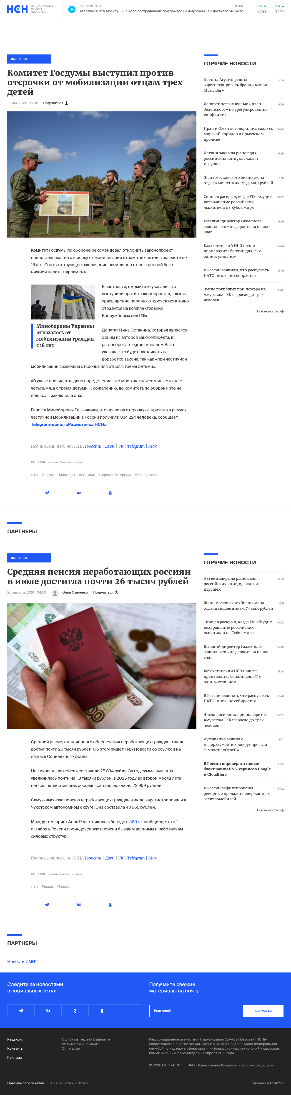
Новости (92, 446)
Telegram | (137, 446)
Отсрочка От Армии (114, 475)
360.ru (135, 822)
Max (152, 446)
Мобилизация (145, 475)
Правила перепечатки (25, 1083)
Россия (48, 886)
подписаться (263, 1010)
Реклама (14, 1057)
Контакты (15, 1048)
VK (120, 446)
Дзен (110, 446)
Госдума (48, 475)
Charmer (277, 1083)
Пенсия (63, 886)
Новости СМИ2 (22, 961)
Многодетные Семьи (76, 475)
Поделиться (53, 103)
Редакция (15, 1039)
